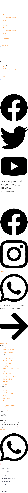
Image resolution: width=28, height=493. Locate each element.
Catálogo (5, 22)
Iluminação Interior (7, 360)
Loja (4, 24)
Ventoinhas (5, 366)
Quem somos (6, 25)
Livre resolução (7, 398)
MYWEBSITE (23, 427)
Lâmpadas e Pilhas (7, 365)
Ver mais (5, 370)
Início (4, 389)
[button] (4, 65)
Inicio (4, 14)
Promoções (4, 488)
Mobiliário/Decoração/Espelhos (11, 368)
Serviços (5, 15)
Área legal (2, 429)
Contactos (5, 397)
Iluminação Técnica (8, 363)
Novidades (4, 484)
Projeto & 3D (8, 19)
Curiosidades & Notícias (9, 393)
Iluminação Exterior (8, 358)
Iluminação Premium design (10, 361)
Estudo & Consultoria (10, 17)
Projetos (5, 20)
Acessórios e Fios (7, 357)
